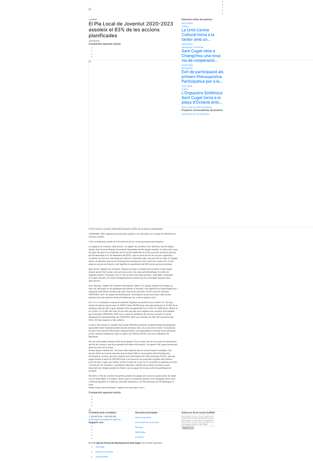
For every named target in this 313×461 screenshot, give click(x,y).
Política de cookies (104, 451)
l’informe (96, 302)
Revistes (139, 427)
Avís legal (99, 447)
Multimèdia (140, 432)
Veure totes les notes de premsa (197, 107)
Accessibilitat (101, 456)
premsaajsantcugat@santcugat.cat (105, 419)
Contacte (139, 437)
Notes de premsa (143, 417)
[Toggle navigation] (221, 17)
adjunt (141, 387)
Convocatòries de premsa (147, 422)
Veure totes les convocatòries (195, 114)
